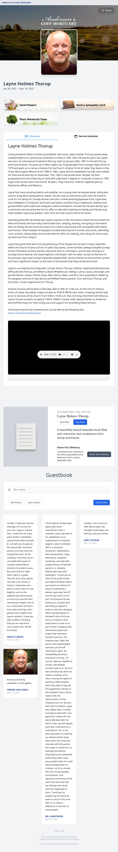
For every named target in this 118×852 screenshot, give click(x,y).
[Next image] (34, 661)
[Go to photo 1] (19, 673)
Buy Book (80, 422)
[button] (20, 662)
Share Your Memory (99, 454)
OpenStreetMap (62, 844)
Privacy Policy (50, 839)
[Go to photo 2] (21, 672)
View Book (64, 422)
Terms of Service (67, 839)
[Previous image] (6, 661)
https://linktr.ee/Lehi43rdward (24, 313)
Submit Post (101, 502)
